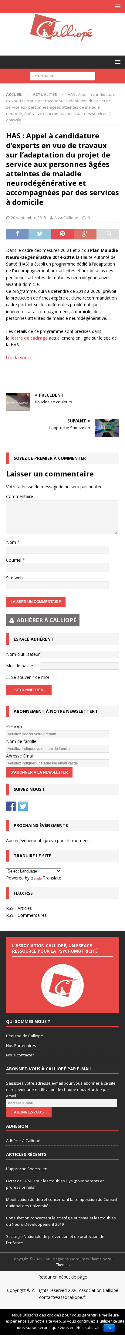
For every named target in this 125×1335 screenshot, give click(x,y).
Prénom (14, 726)
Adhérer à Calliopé (23, 1140)
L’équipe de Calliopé (24, 1036)
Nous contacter (20, 1055)
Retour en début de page (62, 1277)
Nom (11, 542)
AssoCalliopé (66, 217)
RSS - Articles (19, 908)
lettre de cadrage (29, 338)
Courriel (14, 560)
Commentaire (19, 496)
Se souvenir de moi (29, 677)
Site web (14, 578)
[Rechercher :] (62, 76)
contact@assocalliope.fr (62, 1297)
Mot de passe (19, 666)
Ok (109, 1328)
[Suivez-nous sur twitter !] (23, 806)
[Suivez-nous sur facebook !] (11, 806)
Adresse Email (20, 756)
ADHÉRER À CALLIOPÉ (46, 620)
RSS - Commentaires (26, 915)
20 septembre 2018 (28, 217)
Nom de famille (21, 741)
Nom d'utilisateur (23, 654)
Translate (52, 878)
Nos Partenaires (21, 1045)
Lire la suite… (20, 358)
